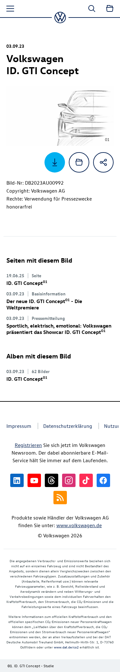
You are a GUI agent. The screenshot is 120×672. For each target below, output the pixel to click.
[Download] (54, 162)
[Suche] (92, 8)
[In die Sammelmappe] (79, 162)
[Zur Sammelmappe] (110, 8)
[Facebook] (103, 480)
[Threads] (51, 480)
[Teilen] (103, 162)
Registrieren (28, 445)
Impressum (18, 426)
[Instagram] (69, 480)
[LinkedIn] (17, 480)
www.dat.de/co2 (66, 647)
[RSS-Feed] (60, 497)
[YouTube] (34, 480)
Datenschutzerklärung (67, 426)
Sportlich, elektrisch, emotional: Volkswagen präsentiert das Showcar (58, 328)
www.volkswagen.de (79, 525)
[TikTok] (86, 480)
